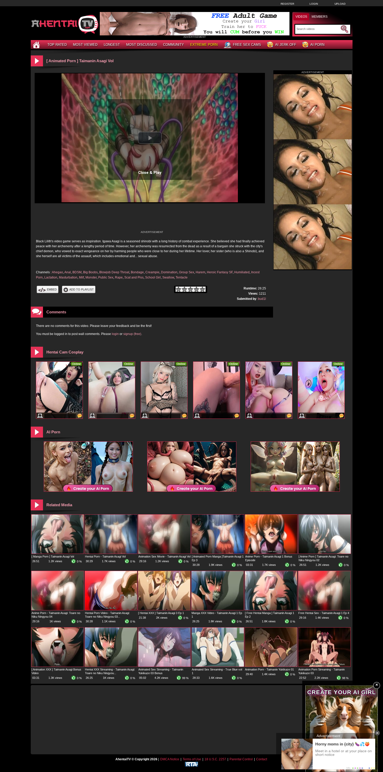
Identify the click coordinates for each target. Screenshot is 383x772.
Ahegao (57, 272)
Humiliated (242, 272)
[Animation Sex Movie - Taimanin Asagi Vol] (164, 552)
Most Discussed (141, 45)
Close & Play (150, 172)
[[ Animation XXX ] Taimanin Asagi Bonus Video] (58, 665)
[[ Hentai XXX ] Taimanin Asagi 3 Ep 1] (164, 609)
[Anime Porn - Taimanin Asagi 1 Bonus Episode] (271, 552)
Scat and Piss (134, 277)
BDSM (77, 272)
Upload (340, 3)
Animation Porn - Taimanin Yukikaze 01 (269, 669)
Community (173, 45)
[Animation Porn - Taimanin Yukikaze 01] (271, 665)
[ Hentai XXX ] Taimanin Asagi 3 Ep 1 (161, 613)
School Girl (153, 277)
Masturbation (68, 277)
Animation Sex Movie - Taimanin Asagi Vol (164, 556)
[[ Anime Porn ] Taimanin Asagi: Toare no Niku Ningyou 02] (325, 552)
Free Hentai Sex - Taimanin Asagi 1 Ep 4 (323, 613)
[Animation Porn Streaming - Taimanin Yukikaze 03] (324, 665)
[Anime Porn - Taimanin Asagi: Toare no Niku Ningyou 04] (58, 609)
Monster (91, 277)
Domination (169, 272)
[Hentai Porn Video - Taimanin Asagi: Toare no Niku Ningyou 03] (111, 609)
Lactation (50, 277)
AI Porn (317, 45)
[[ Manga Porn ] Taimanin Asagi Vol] (58, 552)
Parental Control (241, 759)
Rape (119, 277)
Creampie (152, 272)
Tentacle (182, 277)
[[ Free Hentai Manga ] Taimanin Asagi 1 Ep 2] (271, 609)
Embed (52, 289)
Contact (261, 759)
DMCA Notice (169, 759)
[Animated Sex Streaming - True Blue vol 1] (218, 665)
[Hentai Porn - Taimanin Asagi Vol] (111, 552)
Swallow (168, 277)
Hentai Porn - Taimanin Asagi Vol (105, 556)
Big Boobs (90, 272)
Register (287, 3)
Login (314, 3)
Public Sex (105, 277)
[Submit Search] (344, 29)
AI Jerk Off (285, 45)
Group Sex (186, 272)
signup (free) (132, 334)
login (115, 334)
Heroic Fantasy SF (220, 272)
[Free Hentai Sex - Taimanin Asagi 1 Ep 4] (324, 609)
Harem (200, 272)
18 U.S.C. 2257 (215, 759)
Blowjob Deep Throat (114, 272)
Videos (301, 16)
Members (320, 16)
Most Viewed (85, 45)
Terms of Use (192, 759)
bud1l (262, 299)
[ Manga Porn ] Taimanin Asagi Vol (53, 556)
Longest (112, 45)
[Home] (37, 44)
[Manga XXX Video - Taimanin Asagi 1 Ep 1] (217, 609)
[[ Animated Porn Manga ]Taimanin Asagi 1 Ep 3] (218, 552)
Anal (67, 272)
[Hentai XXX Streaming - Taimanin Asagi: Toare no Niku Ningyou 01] (111, 665)
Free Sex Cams (247, 45)
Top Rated (57, 45)
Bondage (137, 272)
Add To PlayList (81, 289)
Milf (81, 277)
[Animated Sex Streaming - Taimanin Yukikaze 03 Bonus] (164, 665)
